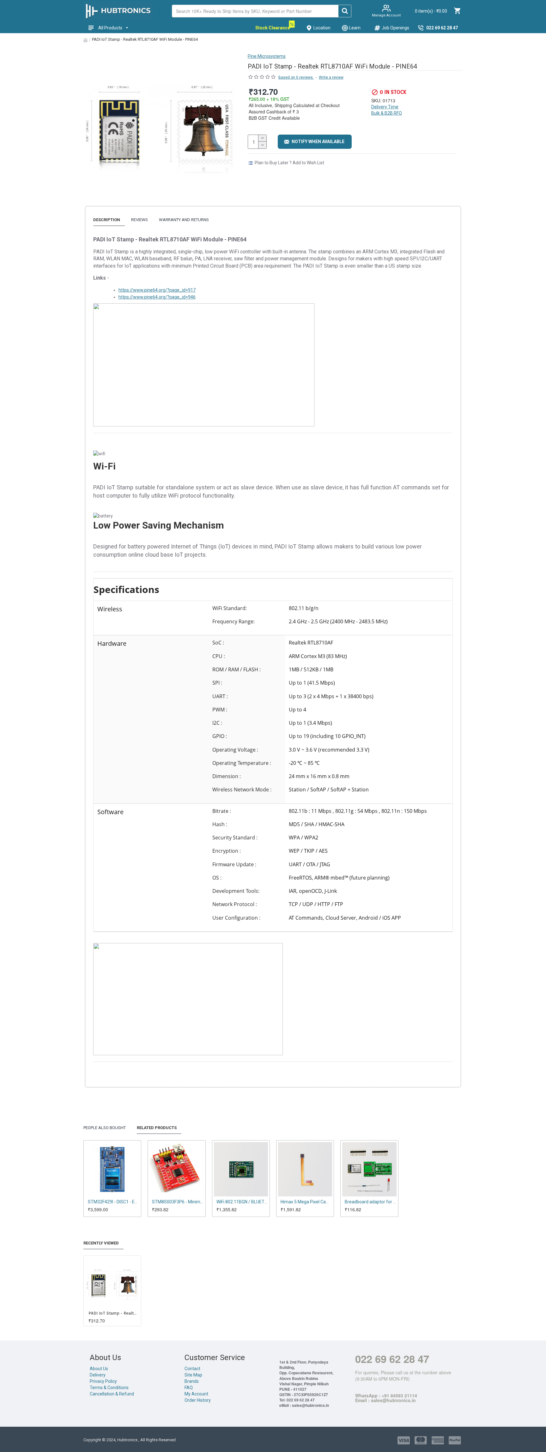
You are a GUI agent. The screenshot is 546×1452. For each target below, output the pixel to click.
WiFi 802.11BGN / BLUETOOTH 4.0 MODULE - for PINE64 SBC (242, 1201)
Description (106, 219)
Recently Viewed (101, 1243)
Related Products (157, 1127)
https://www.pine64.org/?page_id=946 (157, 296)
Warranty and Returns (184, 219)
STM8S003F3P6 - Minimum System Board (177, 1201)
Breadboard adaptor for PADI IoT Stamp (370, 1201)
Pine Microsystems (267, 56)
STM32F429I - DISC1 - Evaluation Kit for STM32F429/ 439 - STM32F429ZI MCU (113, 1201)
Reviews (139, 219)
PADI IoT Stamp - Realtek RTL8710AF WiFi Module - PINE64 (113, 1313)
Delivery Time (384, 106)
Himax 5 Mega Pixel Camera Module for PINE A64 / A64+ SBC (306, 1201)
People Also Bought (104, 1127)
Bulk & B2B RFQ (386, 113)
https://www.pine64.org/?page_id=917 (157, 290)
